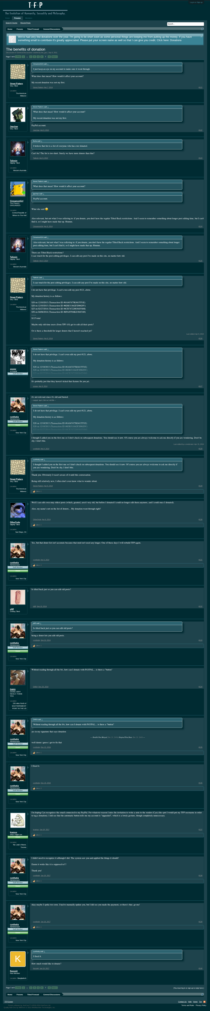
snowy (13, 369)
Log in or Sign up (196, 2)
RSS (204, 1002)
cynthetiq (14, 417)
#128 (200, 449)
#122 (200, 130)
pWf (12, 609)
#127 (200, 386)
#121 (200, 87)
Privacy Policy (201, 1005)
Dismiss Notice (201, 36)
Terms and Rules (187, 1005)
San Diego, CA (20, 532)
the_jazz (44, 52)
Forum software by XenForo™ (29, 1005)
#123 (200, 158)
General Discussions (24, 52)
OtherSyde (15, 522)
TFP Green (8, 1002)
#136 (200, 783)
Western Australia (19, 170)
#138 (200, 875)
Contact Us (182, 1002)
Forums (17, 18)
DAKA (13, 689)
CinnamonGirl (16, 201)
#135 (200, 747)
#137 (200, 829)
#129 (200, 486)
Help (190, 1002)
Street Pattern (16, 83)
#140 (200, 968)
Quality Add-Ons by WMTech (29, 1007)
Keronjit (14, 971)
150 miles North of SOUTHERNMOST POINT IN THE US (19, 705)
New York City (21, 433)
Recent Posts (25, 23)
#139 (200, 922)
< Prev (18, 57)
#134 (200, 687)
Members (28, 18)
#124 (200, 226)
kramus (13, 832)
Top (200, 1002)
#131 (200, 560)
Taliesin (13, 161)
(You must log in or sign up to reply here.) (188, 988)
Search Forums (11, 23)
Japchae (14, 126)
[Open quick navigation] (202, 29)
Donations (176, 40)
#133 (200, 640)
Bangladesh (22, 978)
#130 (200, 519)
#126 (200, 338)
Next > (54, 57)
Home (7, 18)
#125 (200, 261)
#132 (200, 606)
